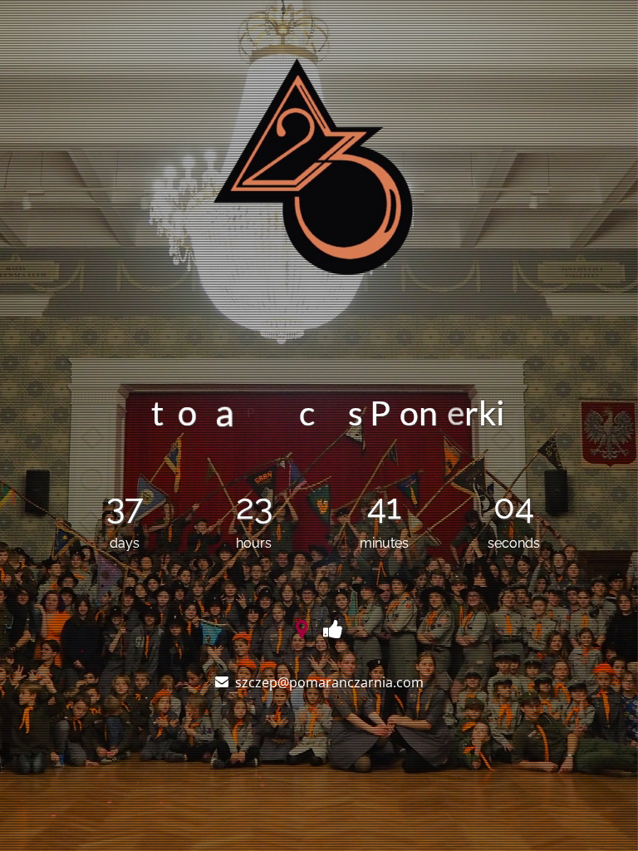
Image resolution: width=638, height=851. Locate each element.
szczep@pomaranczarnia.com (329, 682)
